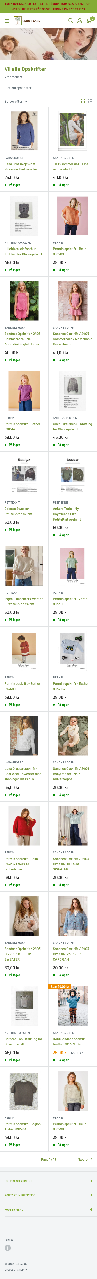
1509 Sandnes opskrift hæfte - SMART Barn (69, 1041)
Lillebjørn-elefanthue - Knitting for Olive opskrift (23, 251)
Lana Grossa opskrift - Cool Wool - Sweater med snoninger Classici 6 (23, 773)
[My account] (79, 20)
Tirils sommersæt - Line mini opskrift (70, 166)
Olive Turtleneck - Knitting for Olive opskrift (72, 426)
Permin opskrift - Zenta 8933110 (70, 601)
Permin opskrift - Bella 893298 (69, 1126)
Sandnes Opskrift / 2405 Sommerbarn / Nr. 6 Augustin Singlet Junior (23, 339)
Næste (83, 1159)
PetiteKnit (12, 502)
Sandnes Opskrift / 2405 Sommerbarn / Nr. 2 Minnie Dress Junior (72, 339)
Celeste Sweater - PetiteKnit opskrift (18, 511)
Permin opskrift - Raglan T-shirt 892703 (23, 1126)
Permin (58, 242)
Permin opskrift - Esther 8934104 (71, 686)
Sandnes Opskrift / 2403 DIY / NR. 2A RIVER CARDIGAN (71, 954)
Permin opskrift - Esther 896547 (22, 426)
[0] (89, 20)
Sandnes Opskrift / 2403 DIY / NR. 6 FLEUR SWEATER (23, 954)
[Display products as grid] (83, 101)
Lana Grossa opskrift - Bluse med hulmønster (21, 166)
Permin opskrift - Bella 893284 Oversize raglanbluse (21, 864)
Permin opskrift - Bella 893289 (69, 251)
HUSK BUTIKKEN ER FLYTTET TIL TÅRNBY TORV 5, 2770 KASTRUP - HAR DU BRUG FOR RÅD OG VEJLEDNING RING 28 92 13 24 (48, 6)
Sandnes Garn (63, 158)
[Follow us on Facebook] (8, 1248)
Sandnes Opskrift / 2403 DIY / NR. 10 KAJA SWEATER (71, 864)
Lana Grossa (14, 158)
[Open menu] (7, 21)
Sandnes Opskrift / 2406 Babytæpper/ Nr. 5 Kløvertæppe (71, 773)
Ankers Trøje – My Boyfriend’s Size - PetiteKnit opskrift (67, 513)
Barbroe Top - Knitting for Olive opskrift (23, 1041)
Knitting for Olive (18, 242)
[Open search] (70, 20)
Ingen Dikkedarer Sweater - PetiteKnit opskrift (24, 601)
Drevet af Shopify (16, 1269)
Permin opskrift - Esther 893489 (22, 686)
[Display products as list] (90, 101)
